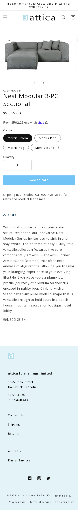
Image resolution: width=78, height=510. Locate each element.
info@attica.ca (18, 400)
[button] (5, 17)
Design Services (19, 460)
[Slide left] (34, 82)
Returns (13, 433)
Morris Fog (16, 148)
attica (21, 495)
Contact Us (16, 415)
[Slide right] (43, 82)
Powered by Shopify (37, 495)
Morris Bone (44, 148)
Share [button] (12, 215)
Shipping (14, 424)
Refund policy (62, 495)
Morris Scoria (18, 138)
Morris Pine (47, 138)
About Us (14, 451)
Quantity (8, 157)
